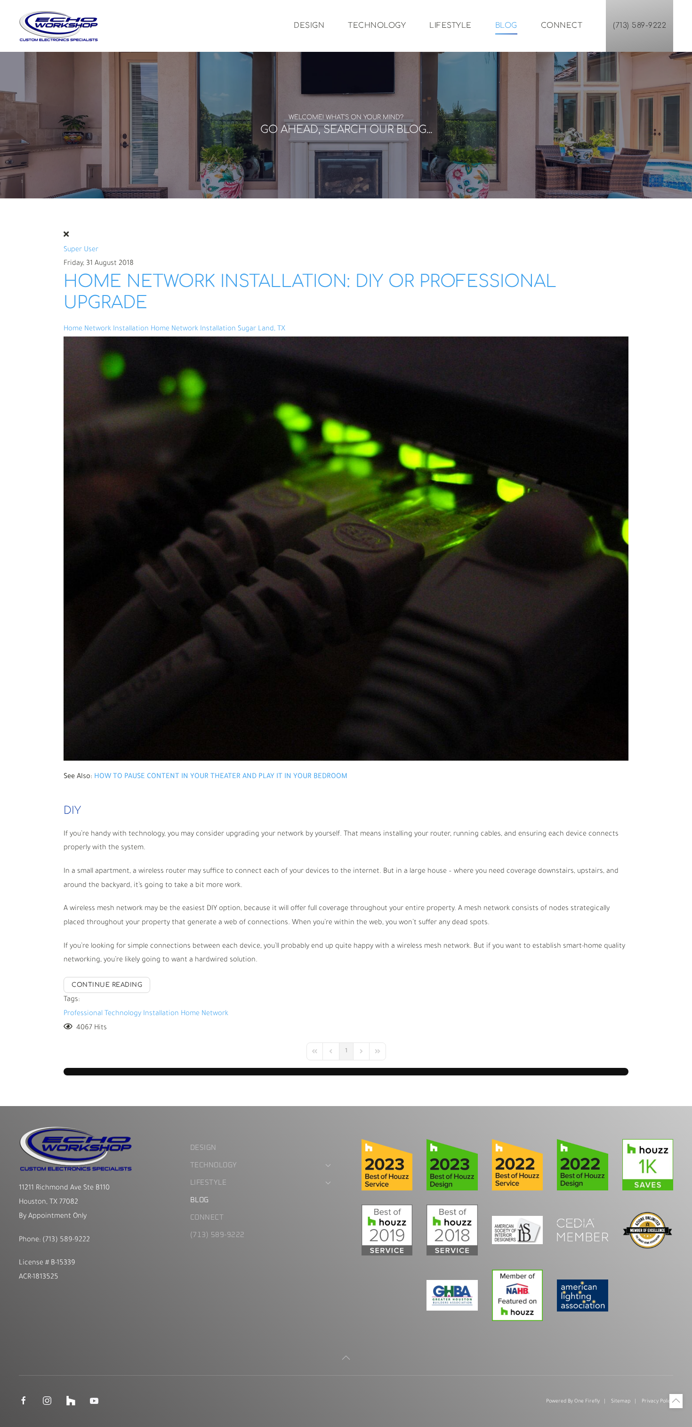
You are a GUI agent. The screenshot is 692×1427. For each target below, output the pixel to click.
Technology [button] (377, 25)
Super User (81, 250)
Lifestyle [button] (450, 25)
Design (309, 25)
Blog (506, 25)
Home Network (204, 1014)
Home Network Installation (106, 329)
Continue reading (107, 985)
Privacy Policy (657, 1401)
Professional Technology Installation (121, 1014)
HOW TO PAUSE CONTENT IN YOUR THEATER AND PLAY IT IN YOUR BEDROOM (220, 777)
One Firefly (587, 1401)
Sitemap (620, 1401)
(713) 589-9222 (639, 25)
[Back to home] (59, 26)
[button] (346, 1357)
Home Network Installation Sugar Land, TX (218, 329)
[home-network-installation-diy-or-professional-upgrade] (346, 549)
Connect (562, 25)
